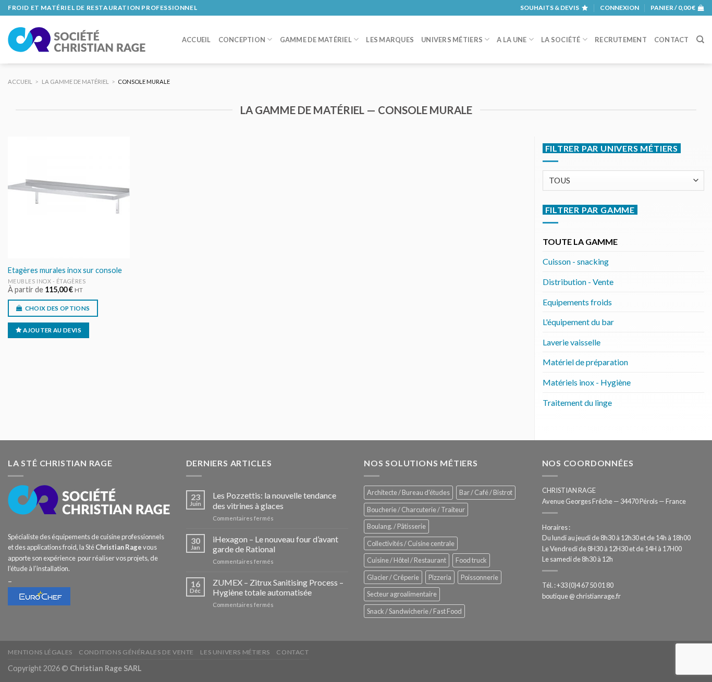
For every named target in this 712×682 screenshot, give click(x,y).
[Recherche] (700, 39)
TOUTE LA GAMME (580, 241)
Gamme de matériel (316, 39)
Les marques (390, 39)
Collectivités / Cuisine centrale (411, 543)
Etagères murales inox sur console (65, 270)
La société (561, 39)
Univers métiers (452, 39)
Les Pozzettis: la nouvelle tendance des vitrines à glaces (274, 500)
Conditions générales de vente (136, 652)
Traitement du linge (577, 402)
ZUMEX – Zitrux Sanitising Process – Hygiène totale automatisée (278, 587)
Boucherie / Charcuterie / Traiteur (416, 509)
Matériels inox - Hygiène (587, 382)
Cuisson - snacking (576, 261)
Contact (671, 39)
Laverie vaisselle (571, 342)
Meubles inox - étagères (46, 281)
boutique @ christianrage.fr (581, 596)
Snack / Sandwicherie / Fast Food (414, 611)
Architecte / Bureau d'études (408, 492)
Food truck (471, 560)
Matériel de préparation (585, 362)
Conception (242, 39)
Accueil (196, 39)
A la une (511, 39)
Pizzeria (439, 577)
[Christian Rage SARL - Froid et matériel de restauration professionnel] (76, 39)
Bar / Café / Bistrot (485, 492)
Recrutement (621, 39)
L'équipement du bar (578, 322)
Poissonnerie (479, 577)
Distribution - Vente (578, 282)
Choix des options (57, 308)
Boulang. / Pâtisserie (396, 526)
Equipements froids (577, 302)
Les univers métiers (235, 652)
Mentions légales (40, 652)
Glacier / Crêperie (393, 577)
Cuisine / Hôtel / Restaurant (406, 560)
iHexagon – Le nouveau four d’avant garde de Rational (275, 544)
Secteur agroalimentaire (402, 594)
